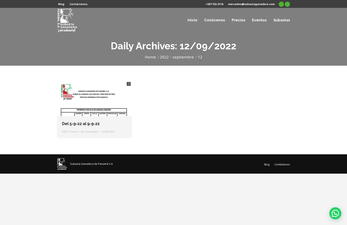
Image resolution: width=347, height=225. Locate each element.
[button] (335, 213)
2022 (65, 131)
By (89, 131)
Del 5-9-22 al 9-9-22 (81, 123)
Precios (73, 131)
